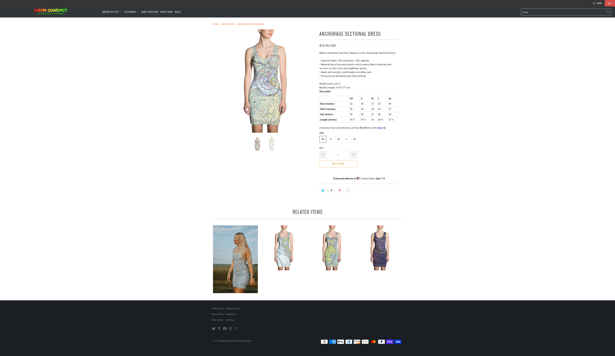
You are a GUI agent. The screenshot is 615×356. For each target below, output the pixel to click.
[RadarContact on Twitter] (213, 329)
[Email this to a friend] (348, 190)
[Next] (310, 81)
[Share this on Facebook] (331, 190)
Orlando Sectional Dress (331, 247)
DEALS (178, 11)
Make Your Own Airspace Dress (235, 259)
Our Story (230, 320)
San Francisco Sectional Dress (283, 247)
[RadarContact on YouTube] (224, 329)
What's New (166, 11)
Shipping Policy (233, 308)
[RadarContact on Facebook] (219, 329)
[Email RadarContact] (236, 329)
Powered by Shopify (242, 341)
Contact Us (231, 314)
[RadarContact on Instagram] (230, 329)
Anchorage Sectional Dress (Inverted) (379, 247)
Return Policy (217, 320)
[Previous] (218, 81)
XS (322, 139)
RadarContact (226, 341)
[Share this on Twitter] (322, 190)
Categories (130, 11)
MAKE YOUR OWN (150, 11)
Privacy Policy (217, 308)
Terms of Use (217, 314)
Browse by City (110, 11)
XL (354, 139)
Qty (321, 148)
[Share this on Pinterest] (339, 190)
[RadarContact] (50, 11)
